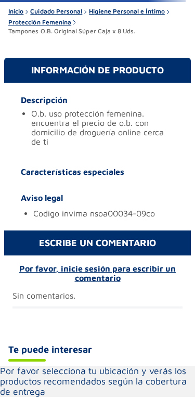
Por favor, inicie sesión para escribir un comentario (97, 273)
